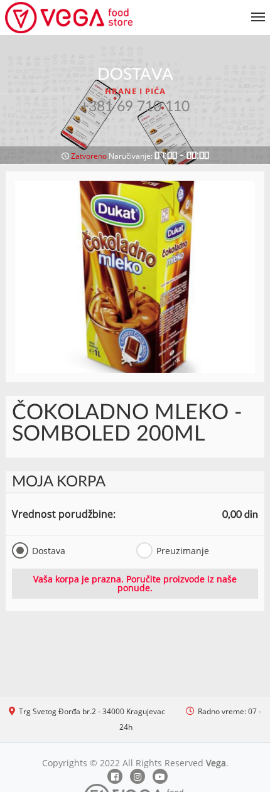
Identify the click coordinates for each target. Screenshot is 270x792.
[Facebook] (114, 776)
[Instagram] (137, 776)
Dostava (48, 551)
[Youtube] (160, 776)
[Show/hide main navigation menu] (135, 11)
